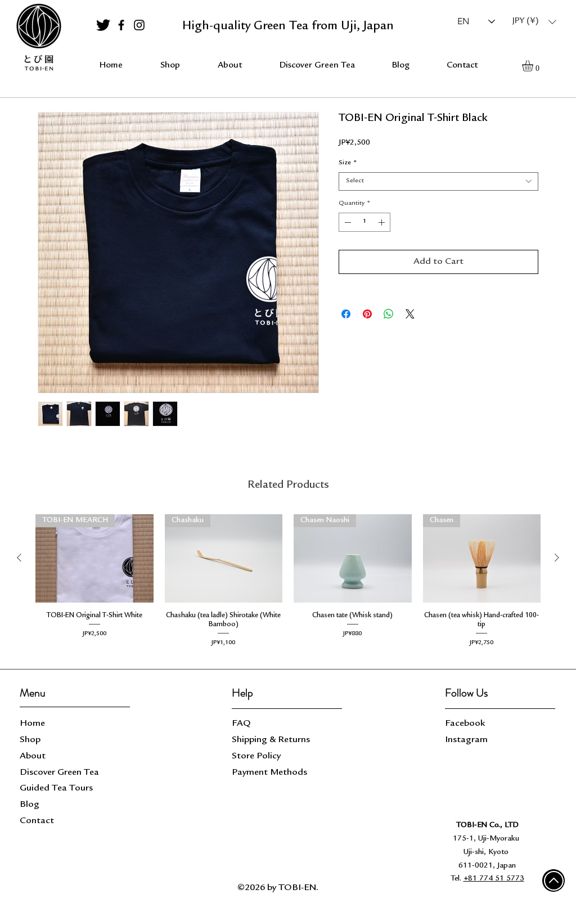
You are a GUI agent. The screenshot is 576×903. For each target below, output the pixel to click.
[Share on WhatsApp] (388, 314)
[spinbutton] (364, 222)
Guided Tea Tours (56, 788)
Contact (37, 821)
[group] (288, 583)
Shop (30, 740)
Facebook (465, 724)
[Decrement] (346, 222)
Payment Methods (270, 773)
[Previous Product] (19, 557)
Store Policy (256, 756)
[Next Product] (557, 557)
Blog (29, 805)
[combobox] (438, 181)
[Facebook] (121, 25)
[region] (38, 37)
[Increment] (382, 222)
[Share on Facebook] (346, 314)
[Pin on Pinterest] (367, 314)
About (33, 756)
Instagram (466, 740)
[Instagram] (139, 25)
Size (348, 163)
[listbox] (534, 21)
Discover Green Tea (59, 773)
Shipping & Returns (272, 740)
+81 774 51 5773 (494, 879)
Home (32, 724)
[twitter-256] (103, 25)
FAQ (241, 724)
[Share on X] (410, 314)
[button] (534, 21)
